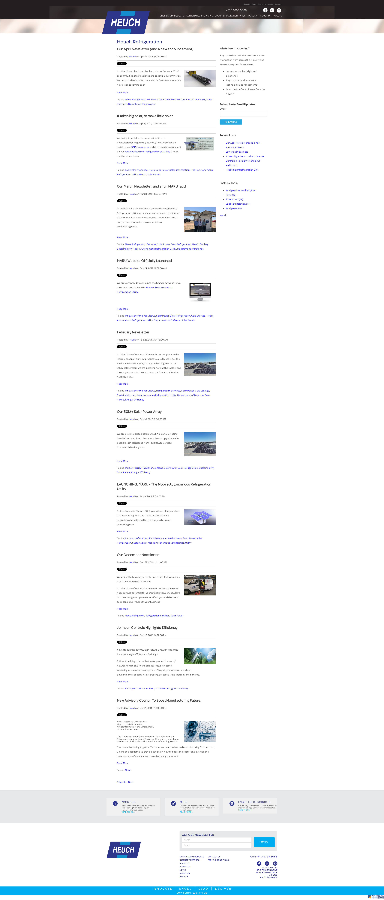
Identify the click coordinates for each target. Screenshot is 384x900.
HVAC (195, 244)
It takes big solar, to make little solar (145, 116)
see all (223, 215)
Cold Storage (198, 316)
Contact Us (268, 4)
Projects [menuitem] (277, 16)
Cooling (204, 244)
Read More (123, 92)
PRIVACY (184, 876)
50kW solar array (140, 147)
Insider (128, 468)
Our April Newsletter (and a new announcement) (155, 49)
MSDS (260, 4)
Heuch (132, 56)
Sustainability (124, 249)
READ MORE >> (128, 812)
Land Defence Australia (162, 538)
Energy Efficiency (134, 400)
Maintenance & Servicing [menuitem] (199, 16)
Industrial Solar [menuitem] (249, 16)
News (254, 4)
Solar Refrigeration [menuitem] (226, 16)
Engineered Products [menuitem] (172, 16)
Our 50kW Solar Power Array (139, 412)
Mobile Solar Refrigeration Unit (242, 170)
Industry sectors (190, 860)
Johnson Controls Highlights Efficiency (147, 627)
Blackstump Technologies (142, 104)
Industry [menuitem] (265, 16)
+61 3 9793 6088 (236, 10)
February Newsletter (133, 332)
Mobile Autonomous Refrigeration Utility (154, 249)
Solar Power (163, 99)
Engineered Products (192, 856)
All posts (121, 782)
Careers (278, 4)
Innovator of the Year (136, 316)
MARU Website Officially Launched (144, 261)
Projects (185, 866)
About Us (246, 4)
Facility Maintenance (136, 170)
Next (131, 782)
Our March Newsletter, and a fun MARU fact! (151, 186)
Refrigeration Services (144, 99)
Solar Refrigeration (181, 99)
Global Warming (164, 688)
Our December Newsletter (138, 555)
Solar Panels (198, 99)
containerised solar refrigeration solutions (147, 151)
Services (184, 863)
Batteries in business (237, 152)
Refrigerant (138, 615)
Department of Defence (190, 249)
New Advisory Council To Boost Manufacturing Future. (159, 700)
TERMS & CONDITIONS (219, 860)
